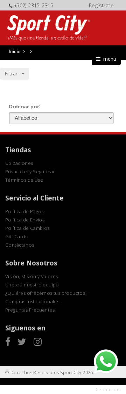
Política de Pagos (24, 211)
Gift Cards (16, 236)
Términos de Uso (24, 180)
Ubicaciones (19, 163)
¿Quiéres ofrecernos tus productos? (46, 293)
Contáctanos (19, 245)
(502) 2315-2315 (34, 5)
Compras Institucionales (32, 301)
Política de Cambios (27, 228)
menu (108, 59)
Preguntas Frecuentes (30, 310)
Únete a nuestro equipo (32, 285)
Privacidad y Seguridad (30, 171)
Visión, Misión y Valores (31, 276)
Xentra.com (108, 390)
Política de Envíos (24, 220)
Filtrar (13, 73)
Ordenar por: (25, 106)
